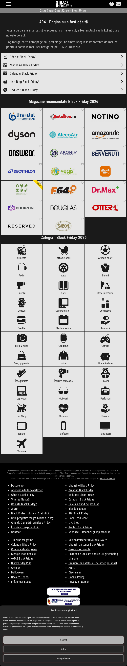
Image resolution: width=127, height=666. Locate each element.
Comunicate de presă (24, 549)
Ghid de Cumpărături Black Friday (31, 522)
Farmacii (105, 328)
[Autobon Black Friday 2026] (63, 116)
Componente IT (64, 310)
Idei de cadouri (77, 508)
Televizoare (105, 433)
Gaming (105, 345)
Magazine (25, 65)
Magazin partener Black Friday (86, 544)
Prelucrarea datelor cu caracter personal (92, 563)
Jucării (105, 381)
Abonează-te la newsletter (27, 490)
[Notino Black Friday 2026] (105, 116)
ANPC (71, 567)
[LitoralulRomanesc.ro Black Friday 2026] (21, 116)
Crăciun (16, 567)
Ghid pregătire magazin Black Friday (32, 518)
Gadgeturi (63, 345)
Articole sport (105, 258)
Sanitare (63, 416)
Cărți (63, 293)
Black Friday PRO (21, 563)
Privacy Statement (79, 581)
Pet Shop (21, 416)
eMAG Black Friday (22, 558)
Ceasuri (21, 310)
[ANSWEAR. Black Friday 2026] (21, 153)
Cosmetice (105, 310)
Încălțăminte (21, 381)
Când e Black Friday (22, 495)
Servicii (105, 416)
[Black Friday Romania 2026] (57, 5)
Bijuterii (105, 275)
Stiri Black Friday (78, 513)
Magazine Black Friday (81, 485)
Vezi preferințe (63, 658)
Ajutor (15, 508)
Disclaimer (74, 572)
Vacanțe (21, 451)
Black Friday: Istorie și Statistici (30, 513)
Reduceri (24, 90)
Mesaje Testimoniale (23, 554)
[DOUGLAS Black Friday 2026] (63, 208)
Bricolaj (21, 293)
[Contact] (117, 4)
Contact (16, 532)
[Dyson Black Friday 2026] (21, 135)
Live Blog (24, 82)
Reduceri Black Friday (81, 495)
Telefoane (63, 433)
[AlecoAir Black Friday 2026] (63, 135)
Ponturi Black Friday (80, 527)
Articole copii (63, 258)
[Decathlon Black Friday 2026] (21, 171)
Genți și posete (21, 363)
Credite (21, 328)
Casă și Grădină (105, 293)
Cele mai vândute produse (83, 504)
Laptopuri (21, 398)
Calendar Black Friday (24, 544)
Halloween (17, 572)
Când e (23, 57)
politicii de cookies (107, 478)
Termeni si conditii (79, 549)
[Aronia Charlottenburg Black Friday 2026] (63, 153)
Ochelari (63, 398)
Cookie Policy (76, 577)
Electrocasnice (63, 328)
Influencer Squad (21, 581)
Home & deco (105, 363)
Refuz (63, 649)
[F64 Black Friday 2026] (63, 189)
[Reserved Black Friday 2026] (21, 226)
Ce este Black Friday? (24, 504)
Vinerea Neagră (20, 499)
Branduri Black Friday (80, 490)
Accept (63, 639)
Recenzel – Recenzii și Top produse (89, 532)
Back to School (20, 577)
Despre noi (17, 485)
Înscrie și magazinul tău (25, 527)
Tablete (21, 433)
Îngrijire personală (63, 381)
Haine (63, 363)
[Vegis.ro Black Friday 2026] (63, 171)
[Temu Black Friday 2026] (105, 171)
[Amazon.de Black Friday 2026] (105, 135)
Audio (21, 275)
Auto (63, 275)
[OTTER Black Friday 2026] (105, 208)
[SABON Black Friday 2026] (63, 226)
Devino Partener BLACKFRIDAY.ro (87, 540)
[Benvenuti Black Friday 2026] (105, 153)
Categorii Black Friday (81, 499)
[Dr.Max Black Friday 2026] (105, 189)
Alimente (21, 258)
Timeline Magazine (22, 540)
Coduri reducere (78, 518)
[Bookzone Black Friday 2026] (21, 208)
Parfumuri (105, 398)
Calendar (24, 73)
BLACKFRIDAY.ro (65, 4)
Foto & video (21, 345)
